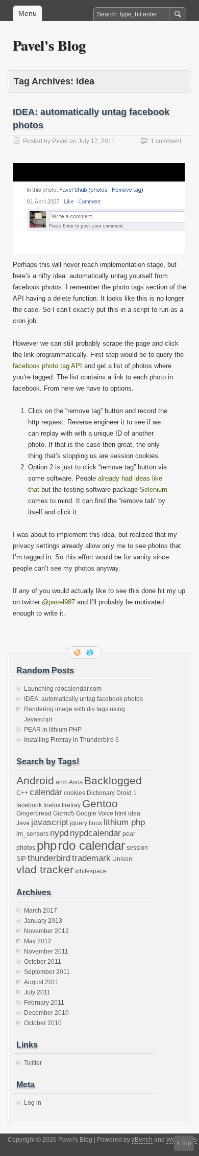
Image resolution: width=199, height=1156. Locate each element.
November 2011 (46, 951)
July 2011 (37, 992)
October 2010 (43, 1023)
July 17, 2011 (96, 141)
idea (134, 813)
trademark (91, 858)
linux (95, 823)
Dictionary (101, 793)
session (137, 847)
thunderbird (49, 858)
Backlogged (113, 780)
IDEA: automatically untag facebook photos (83, 698)
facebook (29, 805)
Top (186, 1143)
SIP (21, 859)
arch (62, 782)
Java (23, 823)
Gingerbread (34, 813)
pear (128, 833)
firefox (51, 805)
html (121, 813)
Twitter (33, 1063)
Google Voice (94, 813)
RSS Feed (78, 652)
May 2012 (38, 941)
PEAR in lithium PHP (53, 729)
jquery (78, 823)
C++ (22, 793)
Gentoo (100, 803)
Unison (122, 859)
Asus (76, 782)
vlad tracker (44, 869)
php (47, 845)
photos (25, 847)
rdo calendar (91, 845)
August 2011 (41, 982)
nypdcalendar (95, 833)
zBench (142, 1139)
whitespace (91, 871)
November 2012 (46, 931)
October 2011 (42, 961)
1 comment (166, 141)
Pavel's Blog (49, 45)
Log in (32, 1102)
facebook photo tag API (47, 366)
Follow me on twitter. (91, 652)
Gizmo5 (63, 813)
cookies (74, 793)
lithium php (124, 822)
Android (35, 780)
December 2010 (46, 1012)
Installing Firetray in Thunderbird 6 (71, 739)
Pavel (60, 141)
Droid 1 (126, 793)
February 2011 (44, 1002)
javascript (49, 822)
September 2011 (47, 972)
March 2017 (40, 910)
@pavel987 (58, 602)
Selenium (153, 489)
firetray (71, 805)
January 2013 (43, 920)
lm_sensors (32, 833)
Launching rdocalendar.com (63, 688)
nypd (59, 833)
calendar (46, 792)
